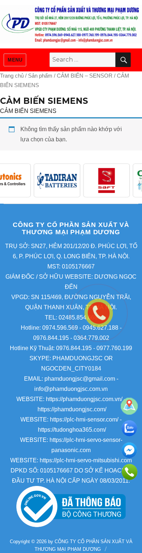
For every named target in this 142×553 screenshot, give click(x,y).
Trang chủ (12, 76)
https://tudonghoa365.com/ (72, 430)
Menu (15, 60)
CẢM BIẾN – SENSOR (85, 76)
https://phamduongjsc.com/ (72, 409)
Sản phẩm (40, 76)
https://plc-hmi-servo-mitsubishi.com (86, 460)
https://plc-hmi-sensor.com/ (84, 419)
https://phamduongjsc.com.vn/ (84, 399)
